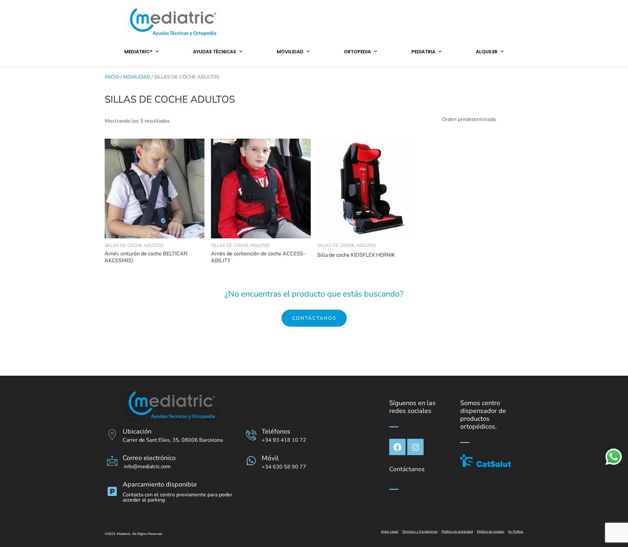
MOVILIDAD (290, 51)
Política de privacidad (457, 531)
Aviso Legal (389, 531)
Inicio (112, 77)
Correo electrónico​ (149, 457)
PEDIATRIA (423, 51)
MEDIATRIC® (138, 51)
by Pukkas (515, 531)
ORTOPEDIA (357, 51)
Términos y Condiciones (420, 531)
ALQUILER (486, 51)
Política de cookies (490, 531)
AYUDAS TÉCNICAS (214, 51)
